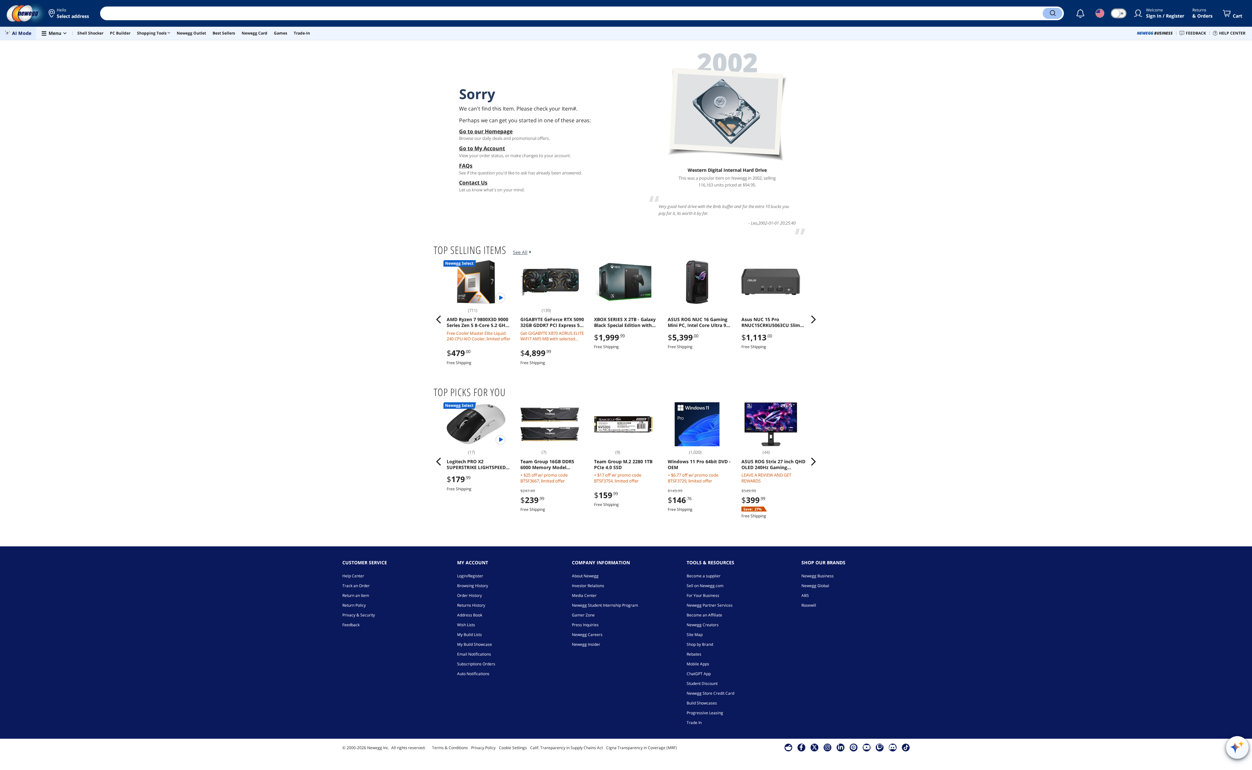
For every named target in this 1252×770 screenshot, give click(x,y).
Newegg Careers (587, 634)
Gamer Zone (583, 615)
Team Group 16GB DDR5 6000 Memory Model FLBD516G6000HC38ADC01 (550, 464)
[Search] (1052, 13)
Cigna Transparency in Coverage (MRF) (641, 747)
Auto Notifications (473, 673)
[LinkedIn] (840, 747)
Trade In (694, 722)
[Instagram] (827, 747)
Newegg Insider (586, 644)
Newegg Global (815, 585)
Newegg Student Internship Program (605, 605)
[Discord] (892, 747)
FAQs (465, 165)
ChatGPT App (699, 673)
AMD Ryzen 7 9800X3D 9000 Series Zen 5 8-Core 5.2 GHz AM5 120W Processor (477, 322)
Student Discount (702, 683)
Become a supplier (704, 576)
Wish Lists (466, 625)
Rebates (694, 654)
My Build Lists (469, 634)
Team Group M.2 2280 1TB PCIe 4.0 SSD (623, 464)
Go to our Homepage (486, 131)
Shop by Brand (700, 644)
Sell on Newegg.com (705, 585)
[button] (69, 13)
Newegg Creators (703, 625)
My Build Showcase (474, 644)
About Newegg (585, 576)
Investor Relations (588, 585)
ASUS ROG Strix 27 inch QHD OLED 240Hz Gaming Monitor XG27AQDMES (773, 464)
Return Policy (354, 605)
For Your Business (703, 595)
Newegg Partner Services (710, 605)
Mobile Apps (698, 664)
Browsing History (472, 585)
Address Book (469, 615)
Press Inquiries (585, 625)
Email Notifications (474, 654)
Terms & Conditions (450, 747)
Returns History (471, 605)
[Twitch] (880, 747)
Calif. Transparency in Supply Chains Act (566, 747)
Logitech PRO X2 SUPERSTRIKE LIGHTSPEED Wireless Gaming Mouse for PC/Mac (477, 464)
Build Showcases (702, 703)
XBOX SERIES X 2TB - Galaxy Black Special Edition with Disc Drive (625, 322)
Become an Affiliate (704, 615)
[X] (814, 747)
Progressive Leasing (705, 713)
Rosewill (808, 605)
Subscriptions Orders (476, 664)
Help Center (353, 576)
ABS (805, 595)
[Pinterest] (853, 747)
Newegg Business (817, 576)
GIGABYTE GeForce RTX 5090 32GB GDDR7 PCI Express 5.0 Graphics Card (552, 322)
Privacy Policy (483, 747)
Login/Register (470, 576)
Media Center (584, 595)
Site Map (695, 634)
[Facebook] (801, 747)
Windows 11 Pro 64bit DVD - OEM (699, 464)
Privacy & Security (358, 615)
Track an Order (356, 585)
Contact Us (473, 182)
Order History (469, 595)
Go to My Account (482, 148)
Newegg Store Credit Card (710, 693)
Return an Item (355, 595)
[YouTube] (866, 747)
